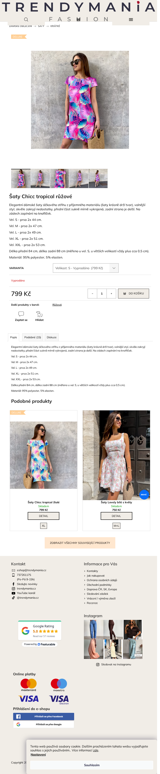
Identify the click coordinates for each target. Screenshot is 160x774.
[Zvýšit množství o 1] (111, 293)
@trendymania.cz (28, 597)
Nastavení (38, 754)
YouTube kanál (26, 593)
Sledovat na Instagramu (116, 664)
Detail (43, 516)
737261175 (24, 575)
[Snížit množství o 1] (92, 293)
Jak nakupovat (96, 575)
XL (43, 525)
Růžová (57, 304)
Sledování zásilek (97, 594)
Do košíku (136, 293)
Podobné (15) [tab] (32, 337)
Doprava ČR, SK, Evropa (102, 589)
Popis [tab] (13, 337)
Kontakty (92, 571)
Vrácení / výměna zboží (101, 598)
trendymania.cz (26, 588)
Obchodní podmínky (99, 585)
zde (95, 750)
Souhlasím (92, 765)
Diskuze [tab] (52, 337)
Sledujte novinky (27, 584)
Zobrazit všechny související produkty (80, 543)
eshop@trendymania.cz (31, 570)
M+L (116, 525)
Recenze (92, 603)
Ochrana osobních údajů (102, 580)
